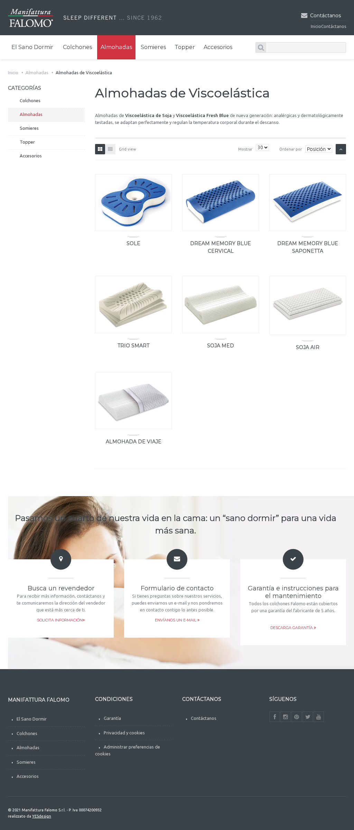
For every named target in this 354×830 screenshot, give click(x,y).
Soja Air (307, 347)
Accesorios (28, 776)
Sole (133, 243)
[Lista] (110, 149)
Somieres (26, 762)
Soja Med (220, 345)
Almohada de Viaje (133, 441)
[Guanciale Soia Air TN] (307, 305)
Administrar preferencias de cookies (127, 750)
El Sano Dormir (32, 718)
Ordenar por (290, 149)
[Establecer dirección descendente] (341, 149)
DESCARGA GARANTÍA (292, 628)
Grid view (127, 149)
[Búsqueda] (261, 47)
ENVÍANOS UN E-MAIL (176, 620)
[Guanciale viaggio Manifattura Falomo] (133, 400)
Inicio (316, 26)
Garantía (112, 718)
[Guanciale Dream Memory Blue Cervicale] (220, 202)
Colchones (27, 733)
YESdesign (41, 816)
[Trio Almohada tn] (133, 304)
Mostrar (245, 149)
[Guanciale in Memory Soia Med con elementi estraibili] (220, 304)
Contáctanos (325, 15)
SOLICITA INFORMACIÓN (60, 620)
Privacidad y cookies (124, 732)
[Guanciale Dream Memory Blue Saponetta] (307, 202)
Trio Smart (133, 345)
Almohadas (37, 72)
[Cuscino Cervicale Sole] (133, 202)
